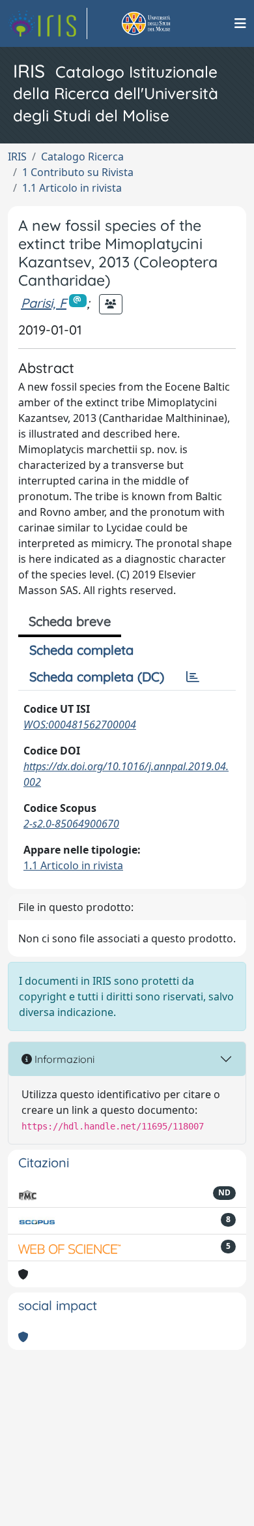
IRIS (17, 156)
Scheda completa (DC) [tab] (96, 676)
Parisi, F (43, 303)
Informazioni (63, 1059)
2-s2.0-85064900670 (71, 823)
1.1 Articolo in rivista (72, 188)
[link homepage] (47, 23)
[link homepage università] (161, 23)
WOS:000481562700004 (79, 724)
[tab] (192, 677)
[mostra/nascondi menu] (240, 23)
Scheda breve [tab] (70, 621)
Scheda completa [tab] (81, 650)
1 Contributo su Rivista (78, 172)
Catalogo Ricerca (82, 156)
